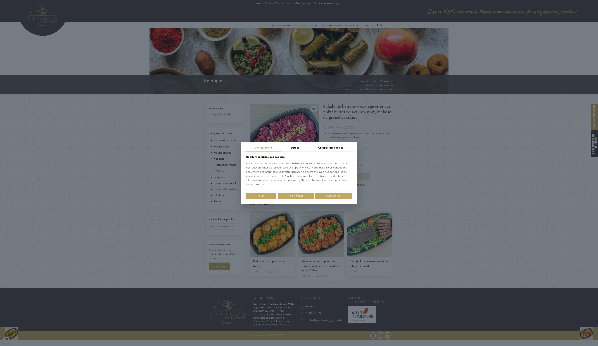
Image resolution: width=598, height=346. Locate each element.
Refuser (261, 195)
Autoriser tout (333, 195)
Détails (295, 147)
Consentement (263, 147)
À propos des (330, 147)
